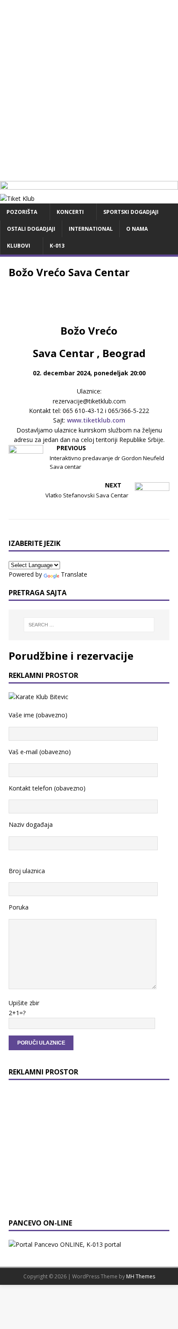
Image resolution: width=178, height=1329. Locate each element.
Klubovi (18, 245)
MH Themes (140, 1276)
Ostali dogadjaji (31, 228)
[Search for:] (89, 624)
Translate (74, 574)
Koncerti (70, 212)
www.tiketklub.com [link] (96, 420)
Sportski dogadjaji (131, 212)
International (91, 228)
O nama (137, 228)
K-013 (57, 245)
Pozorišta (21, 212)
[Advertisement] (89, 89)
